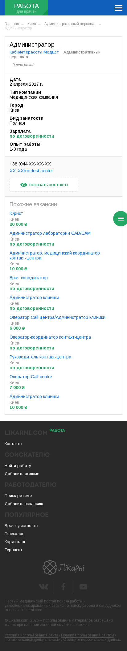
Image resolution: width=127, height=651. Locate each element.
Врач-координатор (29, 277)
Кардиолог (15, 541)
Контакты (13, 443)
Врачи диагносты (21, 525)
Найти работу (18, 465)
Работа (26, 5)
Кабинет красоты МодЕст (34, 52)
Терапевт (13, 549)
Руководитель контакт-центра (40, 356)
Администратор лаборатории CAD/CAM (50, 233)
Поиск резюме (18, 495)
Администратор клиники (34, 297)
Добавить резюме (22, 473)
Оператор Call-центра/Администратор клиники (57, 317)
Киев (31, 24)
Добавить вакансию (24, 503)
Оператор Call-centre (31, 376)
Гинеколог (14, 533)
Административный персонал (70, 24)
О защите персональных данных (92, 639)
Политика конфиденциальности (32, 639)
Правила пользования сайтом (87, 635)
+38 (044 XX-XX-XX (30, 163)
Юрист (16, 213)
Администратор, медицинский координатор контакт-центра (55, 255)
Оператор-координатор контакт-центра (50, 337)
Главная (12, 24)
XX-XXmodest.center (31, 170)
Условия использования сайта (31, 635)
